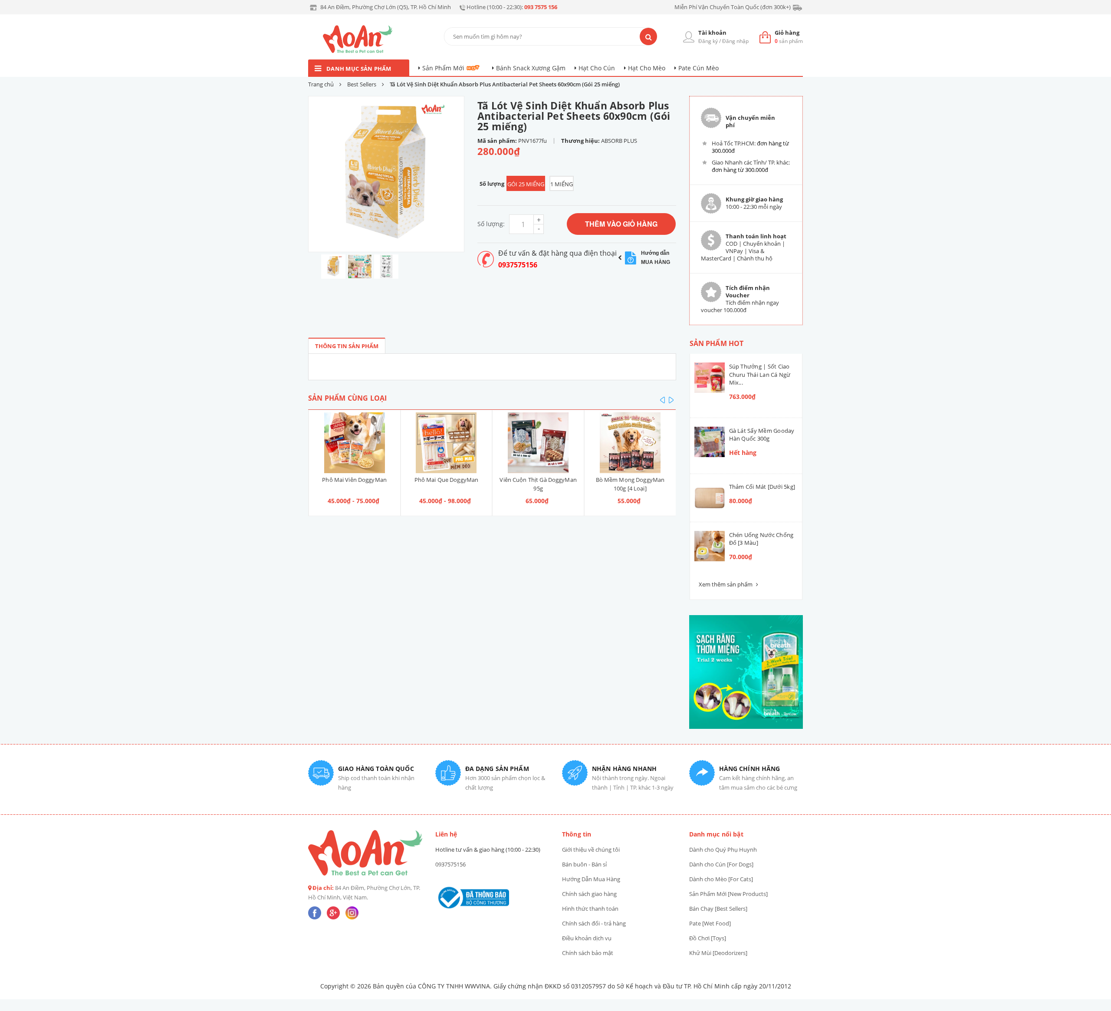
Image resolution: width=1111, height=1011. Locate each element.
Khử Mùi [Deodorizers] (718, 953)
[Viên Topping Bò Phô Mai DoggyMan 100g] (630, 442)
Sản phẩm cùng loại (347, 398)
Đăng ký (708, 41)
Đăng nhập (735, 41)
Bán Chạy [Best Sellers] (718, 908)
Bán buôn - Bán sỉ (584, 864)
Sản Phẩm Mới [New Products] (728, 894)
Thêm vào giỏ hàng (621, 224)
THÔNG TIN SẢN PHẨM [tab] (346, 346)
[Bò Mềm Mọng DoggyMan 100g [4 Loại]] (538, 442)
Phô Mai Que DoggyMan (354, 480)
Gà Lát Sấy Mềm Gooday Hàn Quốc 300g (762, 434)
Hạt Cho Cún (597, 68)
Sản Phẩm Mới (443, 68)
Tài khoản (712, 32)
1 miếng (561, 184)
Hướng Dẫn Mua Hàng (591, 879)
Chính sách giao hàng (589, 894)
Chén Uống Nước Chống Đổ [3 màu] (761, 539)
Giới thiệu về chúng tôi (591, 849)
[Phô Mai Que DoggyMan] (354, 442)
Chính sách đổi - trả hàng (594, 923)
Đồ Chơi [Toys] (707, 938)
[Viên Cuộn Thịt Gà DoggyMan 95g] (446, 442)
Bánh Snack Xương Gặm (530, 68)
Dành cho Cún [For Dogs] (721, 864)
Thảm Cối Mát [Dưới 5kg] (762, 487)
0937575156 (517, 265)
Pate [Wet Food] (710, 923)
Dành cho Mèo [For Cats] (721, 879)
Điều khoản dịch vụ (586, 938)
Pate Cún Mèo (698, 68)
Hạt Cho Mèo (646, 68)
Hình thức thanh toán (590, 908)
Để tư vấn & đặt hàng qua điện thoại (557, 253)
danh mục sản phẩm (358, 68)
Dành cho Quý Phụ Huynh (723, 849)
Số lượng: (491, 224)
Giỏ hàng (787, 32)
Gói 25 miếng (525, 184)
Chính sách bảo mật (587, 953)
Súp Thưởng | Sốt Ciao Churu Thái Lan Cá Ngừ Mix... (760, 374)
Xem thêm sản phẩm (726, 584)
